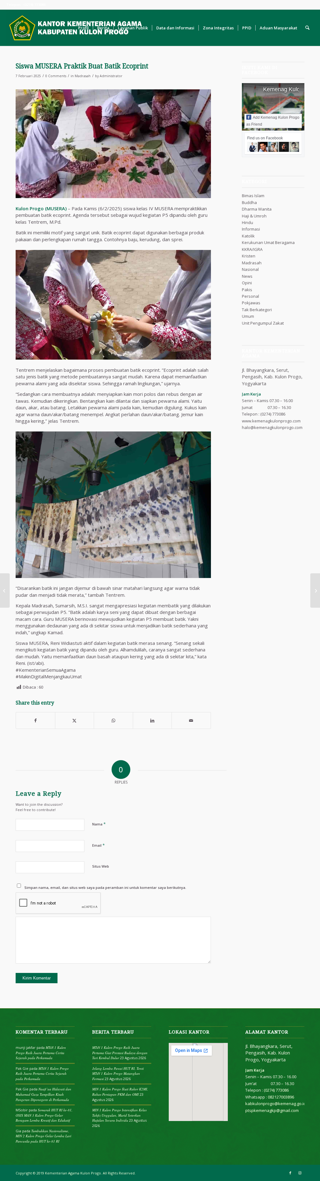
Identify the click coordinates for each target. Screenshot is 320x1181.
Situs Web (100, 866)
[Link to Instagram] (299, 1173)
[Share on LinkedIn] (152, 720)
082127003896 (281, 1097)
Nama (99, 824)
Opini (247, 283)
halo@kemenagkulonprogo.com (272, 427)
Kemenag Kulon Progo (291, 89)
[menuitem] (83, 28)
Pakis (247, 289)
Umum (248, 316)
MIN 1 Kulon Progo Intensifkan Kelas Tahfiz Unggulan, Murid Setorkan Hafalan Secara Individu (119, 1115)
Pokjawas (251, 303)
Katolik (248, 236)
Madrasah (83, 76)
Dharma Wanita (257, 209)
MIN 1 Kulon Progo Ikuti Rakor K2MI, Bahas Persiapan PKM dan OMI (120, 1092)
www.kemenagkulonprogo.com (271, 421)
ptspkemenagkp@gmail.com (272, 1110)
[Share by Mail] (191, 720)
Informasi (251, 229)
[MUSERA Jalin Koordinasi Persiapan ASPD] (315, 590)
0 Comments (55, 76)
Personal (250, 296)
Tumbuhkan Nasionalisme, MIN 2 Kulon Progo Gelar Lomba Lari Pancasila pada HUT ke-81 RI (43, 1136)
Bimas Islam (253, 195)
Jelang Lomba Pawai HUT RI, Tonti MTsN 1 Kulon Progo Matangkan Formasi (118, 1073)
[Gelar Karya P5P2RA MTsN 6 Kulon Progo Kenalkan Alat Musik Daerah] (5, 590)
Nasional (250, 269)
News (247, 276)
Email (98, 845)
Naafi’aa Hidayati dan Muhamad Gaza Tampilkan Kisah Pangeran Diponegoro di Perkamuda (43, 1094)
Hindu (247, 222)
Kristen (248, 256)
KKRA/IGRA (252, 249)
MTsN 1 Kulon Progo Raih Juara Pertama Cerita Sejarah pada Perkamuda (41, 1052)
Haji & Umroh (254, 216)
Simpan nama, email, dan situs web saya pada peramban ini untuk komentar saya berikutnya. (105, 887)
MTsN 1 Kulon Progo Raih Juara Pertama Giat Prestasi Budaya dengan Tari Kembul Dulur (120, 1052)
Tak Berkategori (257, 309)
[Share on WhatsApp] (113, 720)
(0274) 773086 (272, 414)
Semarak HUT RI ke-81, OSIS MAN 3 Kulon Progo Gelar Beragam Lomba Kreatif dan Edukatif (44, 1115)
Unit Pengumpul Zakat (263, 323)
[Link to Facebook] (290, 1173)
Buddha (249, 202)
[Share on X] (74, 720)
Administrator (111, 76)
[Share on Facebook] (35, 720)
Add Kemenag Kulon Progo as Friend (272, 121)
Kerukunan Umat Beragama (268, 242)
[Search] (307, 28)
